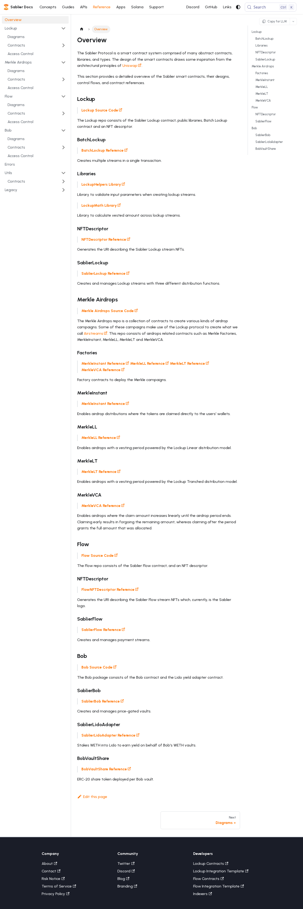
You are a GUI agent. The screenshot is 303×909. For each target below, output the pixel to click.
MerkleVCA (263, 100)
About (47, 863)
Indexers (200, 894)
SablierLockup (265, 59)
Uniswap (129, 65)
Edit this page (95, 796)
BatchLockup (264, 38)
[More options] (293, 21)
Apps (120, 7)
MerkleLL (261, 87)
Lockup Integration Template (218, 871)
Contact (49, 871)
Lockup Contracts (208, 863)
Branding (125, 886)
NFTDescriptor (265, 52)
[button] (35, 28)
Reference (102, 7)
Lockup (257, 32)
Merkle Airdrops (263, 66)
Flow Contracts (206, 878)
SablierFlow (263, 121)
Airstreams (93, 333)
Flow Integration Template (216, 886)
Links (227, 7)
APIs (83, 7)
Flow (255, 107)
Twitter (123, 863)
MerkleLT (261, 93)
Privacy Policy (53, 894)
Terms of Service (57, 886)
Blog (121, 878)
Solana (137, 7)
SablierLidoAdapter (269, 142)
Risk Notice (51, 878)
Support (156, 7)
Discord (192, 7)
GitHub (211, 7)
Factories (261, 73)
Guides (68, 7)
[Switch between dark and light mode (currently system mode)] (238, 7)
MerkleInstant (265, 80)
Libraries (261, 45)
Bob (254, 128)
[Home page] (81, 29)
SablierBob (262, 135)
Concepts (48, 7)
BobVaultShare (265, 148)
